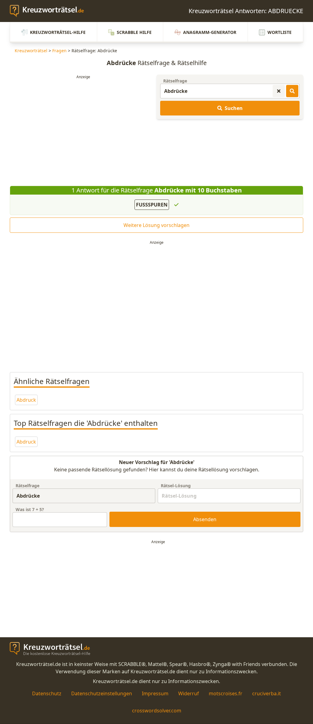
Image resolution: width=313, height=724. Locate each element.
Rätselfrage (175, 81)
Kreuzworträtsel (31, 50)
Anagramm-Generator (209, 32)
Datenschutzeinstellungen (101, 693)
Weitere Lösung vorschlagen (156, 225)
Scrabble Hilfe (134, 32)
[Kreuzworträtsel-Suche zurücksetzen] (279, 91)
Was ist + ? (30, 509)
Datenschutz (46, 693)
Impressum (155, 693)
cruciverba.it (266, 693)
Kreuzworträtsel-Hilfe (58, 32)
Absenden (204, 519)
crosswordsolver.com (156, 710)
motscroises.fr (225, 693)
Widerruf (188, 693)
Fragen (59, 50)
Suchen (234, 108)
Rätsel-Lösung (176, 485)
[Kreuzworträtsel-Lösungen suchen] (292, 91)
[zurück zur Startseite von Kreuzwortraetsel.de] (50, 11)
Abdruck (26, 400)
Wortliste (279, 32)
